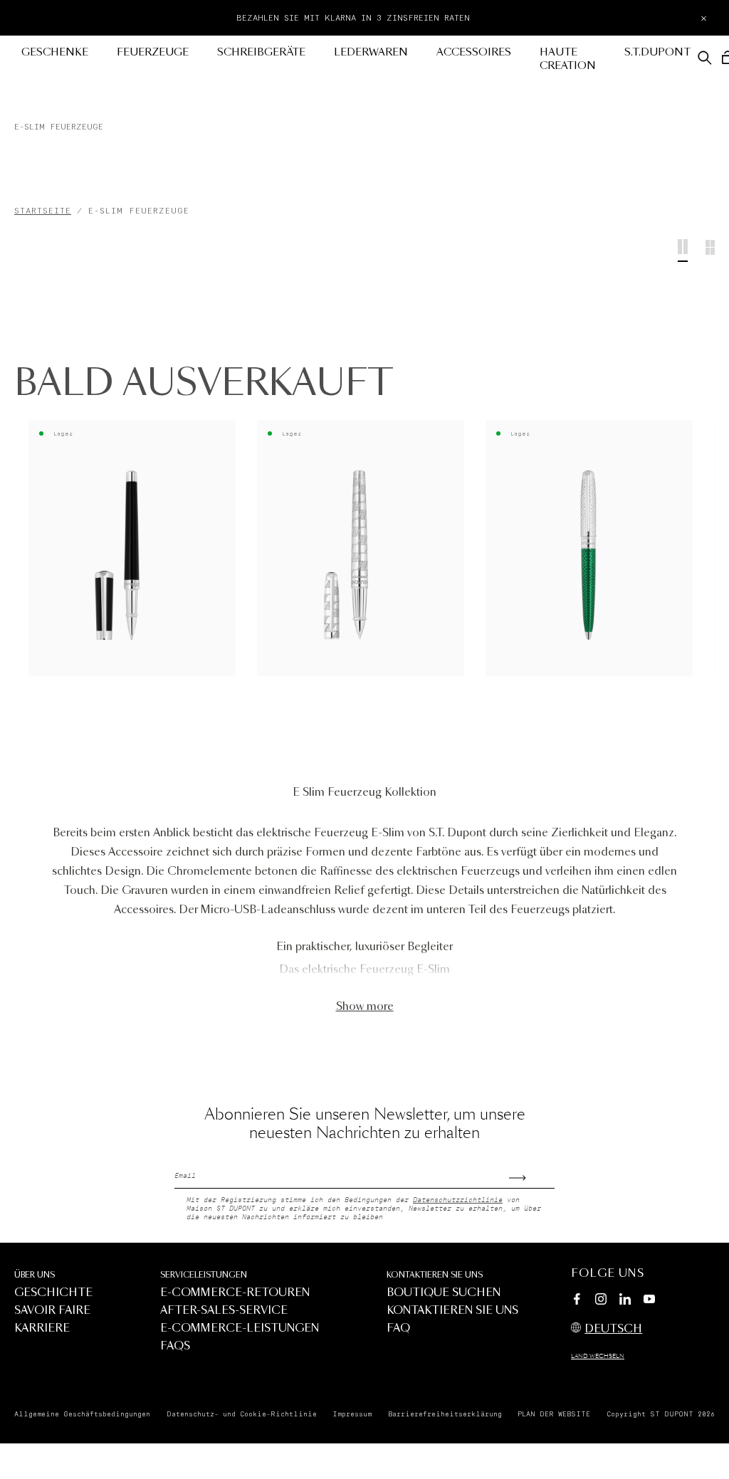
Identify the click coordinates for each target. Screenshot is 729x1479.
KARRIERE (42, 1328)
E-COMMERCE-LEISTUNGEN (239, 1328)
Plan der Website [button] (554, 1414)
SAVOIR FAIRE (52, 1310)
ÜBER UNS (34, 1275)
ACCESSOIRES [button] (473, 53)
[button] (705, 58)
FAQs (175, 1346)
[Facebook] (576, 1301)
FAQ (398, 1328)
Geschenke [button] (54, 53)
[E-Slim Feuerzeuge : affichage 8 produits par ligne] (710, 250)
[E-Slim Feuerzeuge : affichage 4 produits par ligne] (683, 250)
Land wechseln (597, 1356)
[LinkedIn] (625, 1301)
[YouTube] (649, 1299)
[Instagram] (601, 1301)
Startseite (42, 211)
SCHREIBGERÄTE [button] (261, 53)
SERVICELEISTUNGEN (203, 1275)
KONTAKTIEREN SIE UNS (435, 1275)
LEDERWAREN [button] (371, 53)
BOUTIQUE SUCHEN (443, 1293)
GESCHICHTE (53, 1293)
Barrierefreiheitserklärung (445, 1414)
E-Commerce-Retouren (235, 1293)
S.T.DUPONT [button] (657, 53)
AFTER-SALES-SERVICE (224, 1310)
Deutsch (613, 1329)
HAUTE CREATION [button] (568, 59)
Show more (365, 1006)
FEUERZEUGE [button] (153, 53)
